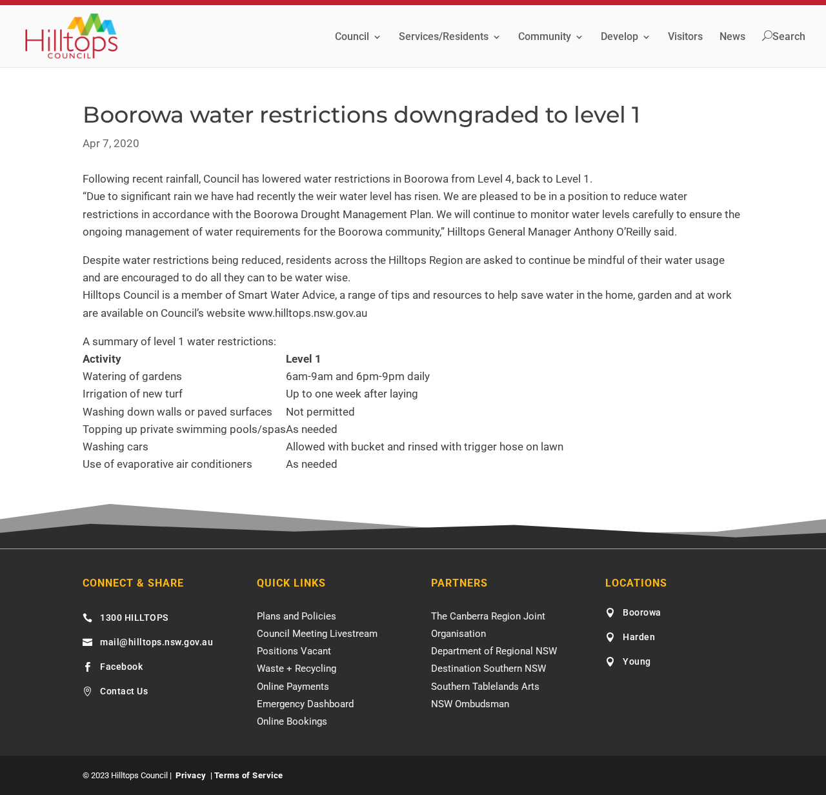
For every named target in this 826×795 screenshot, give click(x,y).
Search (788, 37)
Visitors (685, 37)
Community (544, 37)
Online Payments (293, 686)
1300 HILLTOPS (134, 617)
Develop (619, 37)
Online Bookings (292, 721)
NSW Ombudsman (470, 704)
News (732, 37)
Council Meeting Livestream (317, 633)
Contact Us (124, 691)
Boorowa (642, 612)
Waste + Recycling (296, 668)
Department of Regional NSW (494, 651)
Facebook (121, 666)
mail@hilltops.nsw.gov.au (156, 642)
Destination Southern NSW (488, 668)
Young (637, 661)
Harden (639, 637)
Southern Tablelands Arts (485, 686)
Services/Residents (444, 37)
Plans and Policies (296, 616)
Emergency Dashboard (305, 704)
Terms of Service (248, 775)
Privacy (191, 775)
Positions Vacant (294, 651)
